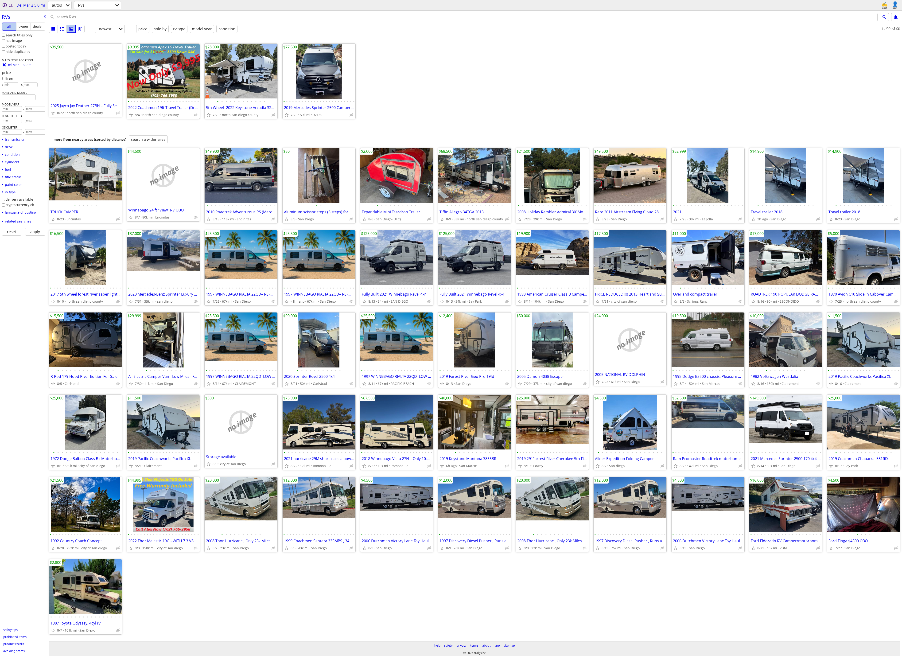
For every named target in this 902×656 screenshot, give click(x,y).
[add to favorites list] (53, 113)
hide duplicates (18, 51)
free (9, 78)
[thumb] (62, 29)
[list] (53, 29)
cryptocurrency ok (20, 205)
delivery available (19, 199)
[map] (80, 29)
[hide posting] (118, 113)
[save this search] (895, 17)
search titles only (19, 35)
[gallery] (71, 29)
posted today (16, 46)
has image (14, 40)
